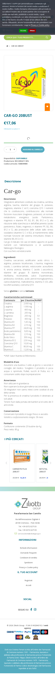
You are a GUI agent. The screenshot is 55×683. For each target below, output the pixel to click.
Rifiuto (32, 31)
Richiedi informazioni (28, 548)
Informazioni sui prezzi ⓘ (12, 129)
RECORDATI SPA (22, 161)
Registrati (28, 580)
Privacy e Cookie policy (28, 567)
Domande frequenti (28, 553)
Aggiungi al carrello (33, 149)
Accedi (28, 585)
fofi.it (34, 668)
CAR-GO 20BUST (17, 46)
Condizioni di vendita (28, 557)
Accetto (23, 31)
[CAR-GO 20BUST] (28, 83)
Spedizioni (28, 562)
